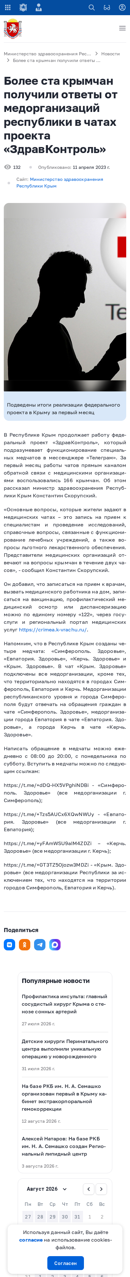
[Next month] (101, 1189)
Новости (110, 53)
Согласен (65, 1263)
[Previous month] (88, 1189)
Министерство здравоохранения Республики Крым (61, 53)
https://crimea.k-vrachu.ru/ (53, 629)
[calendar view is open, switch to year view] (64, 1189)
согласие (31, 1240)
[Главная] (14, 29)
